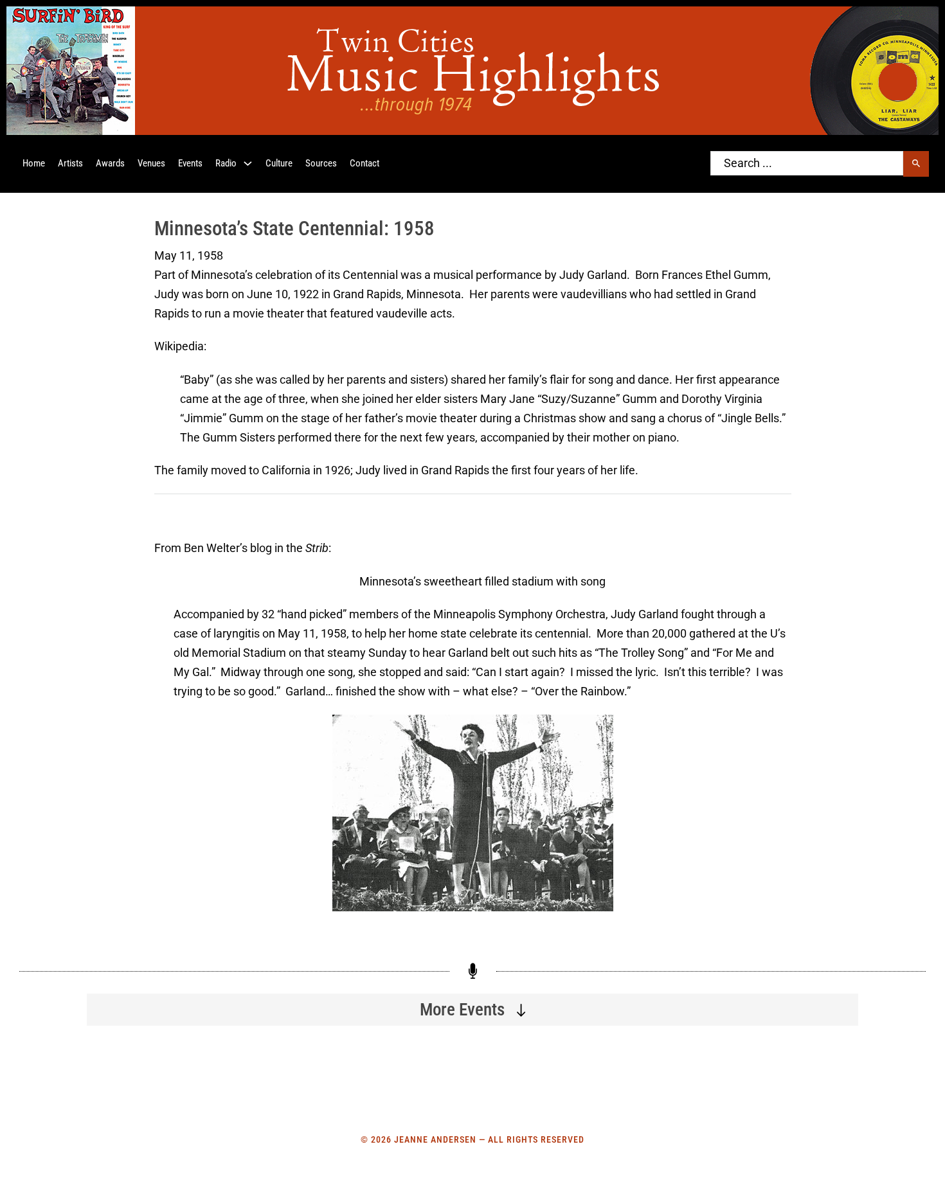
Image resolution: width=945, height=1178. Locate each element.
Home (33, 163)
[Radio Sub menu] (248, 163)
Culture (279, 163)
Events (190, 163)
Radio (226, 163)
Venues (151, 163)
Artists (70, 163)
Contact (364, 163)
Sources (321, 163)
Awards (110, 163)
